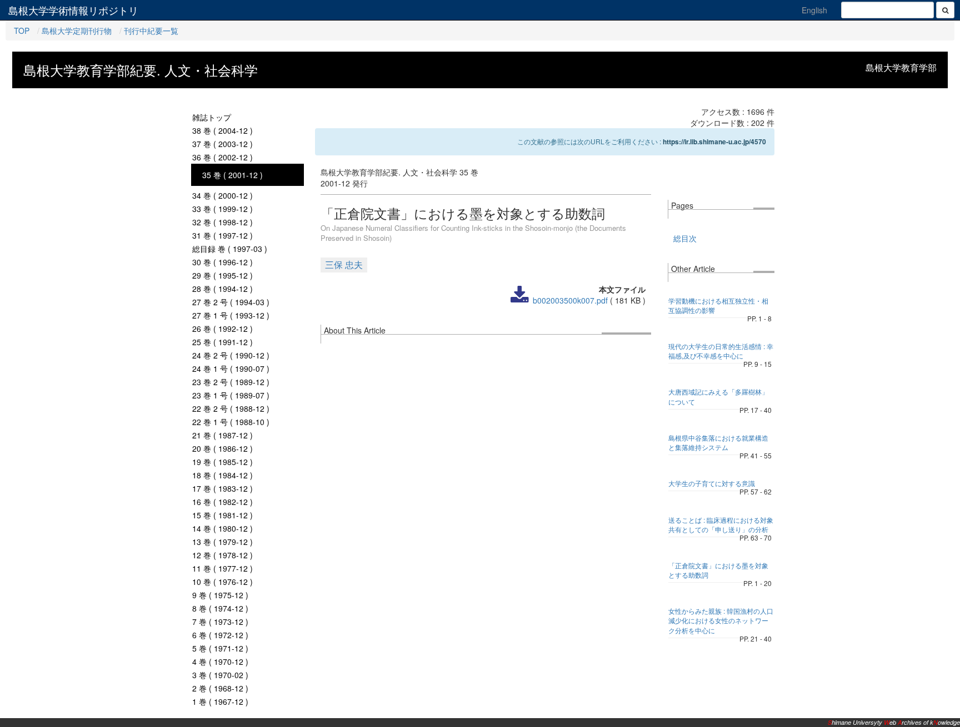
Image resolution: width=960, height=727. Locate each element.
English (814, 10)
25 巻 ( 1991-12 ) (222, 341)
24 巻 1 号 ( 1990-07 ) (230, 368)
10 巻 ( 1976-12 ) (222, 581)
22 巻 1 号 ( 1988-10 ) (230, 421)
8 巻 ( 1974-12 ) (220, 608)
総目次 (685, 238)
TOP (21, 30)
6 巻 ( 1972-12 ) (220, 634)
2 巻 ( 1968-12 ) (220, 688)
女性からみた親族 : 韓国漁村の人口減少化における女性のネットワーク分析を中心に (720, 620)
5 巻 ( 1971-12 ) (220, 648)
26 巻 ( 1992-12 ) (222, 328)
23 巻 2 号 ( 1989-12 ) (230, 381)
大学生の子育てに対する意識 (711, 483)
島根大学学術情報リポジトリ (73, 10)
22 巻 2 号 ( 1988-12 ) (230, 408)
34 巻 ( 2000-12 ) (222, 195)
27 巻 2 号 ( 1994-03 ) (230, 301)
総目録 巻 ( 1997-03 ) (229, 248)
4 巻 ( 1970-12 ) (220, 661)
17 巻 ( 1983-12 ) (222, 488)
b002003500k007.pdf (570, 300)
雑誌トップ (211, 117)
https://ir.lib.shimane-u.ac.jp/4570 (714, 142)
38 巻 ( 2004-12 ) (222, 130)
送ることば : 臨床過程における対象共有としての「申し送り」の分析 (720, 524)
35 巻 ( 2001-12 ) (232, 174)
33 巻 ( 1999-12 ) (222, 208)
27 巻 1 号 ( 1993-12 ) (230, 315)
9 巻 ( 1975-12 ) (220, 594)
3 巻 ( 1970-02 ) (220, 674)
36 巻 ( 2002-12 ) (222, 157)
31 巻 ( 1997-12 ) (222, 235)
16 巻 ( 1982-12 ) (222, 501)
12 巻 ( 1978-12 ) (222, 555)
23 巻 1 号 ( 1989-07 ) (230, 395)
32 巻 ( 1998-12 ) (222, 222)
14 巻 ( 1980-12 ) (222, 528)
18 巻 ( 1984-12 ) (222, 475)
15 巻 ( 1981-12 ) (222, 515)
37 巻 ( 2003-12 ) (222, 143)
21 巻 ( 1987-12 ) (222, 435)
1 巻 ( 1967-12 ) (220, 701)
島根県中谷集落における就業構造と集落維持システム (718, 442)
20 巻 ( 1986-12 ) (222, 448)
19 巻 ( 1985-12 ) (222, 461)
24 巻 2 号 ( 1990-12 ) (230, 355)
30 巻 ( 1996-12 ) (222, 261)
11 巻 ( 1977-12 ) (222, 568)
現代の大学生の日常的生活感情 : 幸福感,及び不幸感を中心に (720, 350)
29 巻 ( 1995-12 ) (222, 275)
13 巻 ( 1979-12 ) (222, 541)
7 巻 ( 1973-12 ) (220, 621)
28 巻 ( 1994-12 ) (222, 288)
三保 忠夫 (344, 264)
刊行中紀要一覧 (151, 30)
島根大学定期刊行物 (77, 30)
